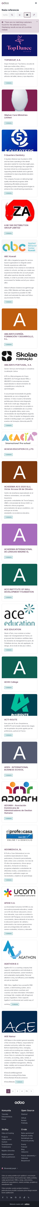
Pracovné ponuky (27, 1140)
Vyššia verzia (6, 1139)
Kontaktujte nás (27, 1138)
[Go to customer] (19, 45)
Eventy (23, 1144)
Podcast (24, 1147)
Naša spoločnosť (27, 1133)
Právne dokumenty (28, 1155)
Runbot (23, 1120)
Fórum (4, 1119)
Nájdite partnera (8, 1154)
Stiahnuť (24, 1114)
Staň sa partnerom (8, 1157)
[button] (36, 3)
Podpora (5, 1137)
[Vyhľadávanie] (12, 14)
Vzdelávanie (6, 1147)
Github (23, 1118)
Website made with (17, 1204)
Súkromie (24, 1158)
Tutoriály (5, 1114)
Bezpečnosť (25, 1160)
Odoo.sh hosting (8, 1133)
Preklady (24, 1123)
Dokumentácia (7, 1117)
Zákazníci (24, 1152)
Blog (22, 1149)
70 (27, 1091)
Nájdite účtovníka (8, 1150)
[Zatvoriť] (37, 21)
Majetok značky (27, 1135)
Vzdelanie (8, 83)
